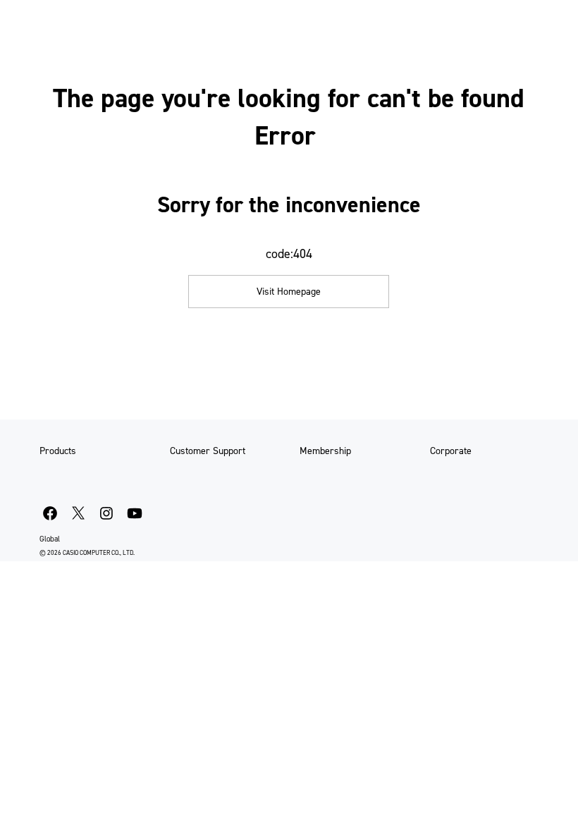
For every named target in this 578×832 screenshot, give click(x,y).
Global (49, 539)
